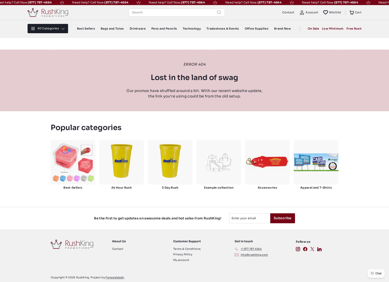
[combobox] (177, 12)
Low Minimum (333, 28)
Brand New (282, 28)
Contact (288, 12)
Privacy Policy (182, 254)
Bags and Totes (112, 28)
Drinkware (138, 28)
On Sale (313, 28)
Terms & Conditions (187, 249)
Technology (192, 28)
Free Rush (353, 28)
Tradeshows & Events (222, 28)
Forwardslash (115, 277)
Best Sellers (86, 28)
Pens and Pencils (164, 28)
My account (181, 260)
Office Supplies (256, 28)
